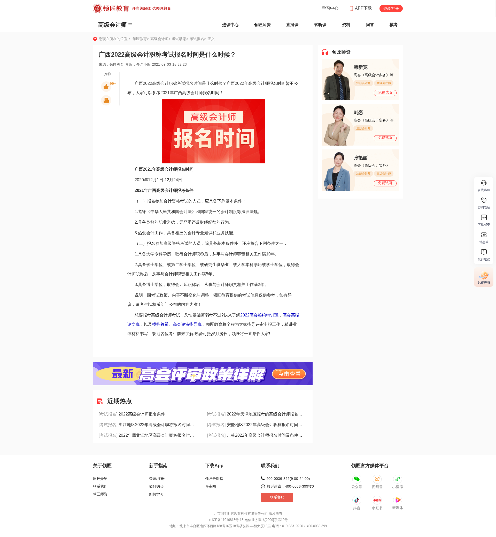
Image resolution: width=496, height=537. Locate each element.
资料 (346, 24)
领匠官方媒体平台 (370, 465)
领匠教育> (141, 39)
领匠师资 (262, 24)
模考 (394, 24)
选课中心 (230, 24)
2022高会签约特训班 (259, 315)
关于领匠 (102, 465)
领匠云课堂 (214, 479)
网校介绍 (100, 479)
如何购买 (156, 486)
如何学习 (156, 494)
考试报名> (198, 39)
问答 (370, 24)
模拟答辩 (160, 324)
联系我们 (100, 486)
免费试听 (385, 92)
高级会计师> (161, 39)
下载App (214, 465)
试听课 (320, 24)
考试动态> (181, 39)
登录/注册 (391, 8)
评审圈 (210, 486)
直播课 (292, 24)
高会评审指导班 (187, 324)
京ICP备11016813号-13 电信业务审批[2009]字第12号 (248, 520)
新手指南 (158, 465)
